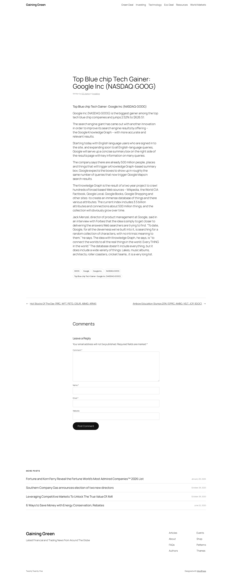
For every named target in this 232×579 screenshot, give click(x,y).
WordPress (201, 571)
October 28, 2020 (198, 487)
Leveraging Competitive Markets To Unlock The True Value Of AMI (69, 496)
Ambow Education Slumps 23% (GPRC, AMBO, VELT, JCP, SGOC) (167, 303)
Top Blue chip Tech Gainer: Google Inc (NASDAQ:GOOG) (97, 276)
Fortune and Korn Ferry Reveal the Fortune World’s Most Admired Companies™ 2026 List (85, 479)
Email (75, 398)
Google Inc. (97, 271)
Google (86, 271)
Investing (96, 93)
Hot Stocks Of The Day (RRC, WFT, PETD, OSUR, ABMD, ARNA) (63, 303)
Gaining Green (36, 5)
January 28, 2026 (199, 479)
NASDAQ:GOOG (112, 271)
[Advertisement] (116, 38)
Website (76, 411)
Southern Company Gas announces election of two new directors (70, 487)
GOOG (77, 271)
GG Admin (86, 93)
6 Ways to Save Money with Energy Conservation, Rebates (65, 505)
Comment (77, 350)
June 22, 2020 (200, 505)
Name (76, 385)
